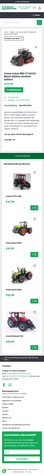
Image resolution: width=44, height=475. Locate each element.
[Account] (39, 8)
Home (6, 32)
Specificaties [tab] (25, 105)
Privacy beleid (7, 404)
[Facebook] (4, 385)
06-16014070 (23, 376)
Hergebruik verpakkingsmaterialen (16, 424)
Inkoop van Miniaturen (11, 428)
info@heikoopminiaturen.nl (19, 373)
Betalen (5, 407)
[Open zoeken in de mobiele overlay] (22, 22)
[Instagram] (10, 385)
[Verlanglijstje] (34, 8)
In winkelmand (14, 90)
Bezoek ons (6, 418)
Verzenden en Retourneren (13, 397)
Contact (5, 411)
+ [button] (32, 207)
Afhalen (5, 414)
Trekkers (12, 32)
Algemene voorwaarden (12, 400)
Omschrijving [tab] (10, 105)
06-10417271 (25, 9)
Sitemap (28, 472)
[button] (36, 47)
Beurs (4, 421)
